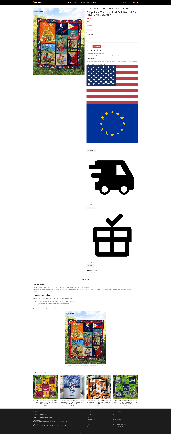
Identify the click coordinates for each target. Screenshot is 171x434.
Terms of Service (117, 419)
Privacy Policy (116, 417)
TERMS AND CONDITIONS (119, 424)
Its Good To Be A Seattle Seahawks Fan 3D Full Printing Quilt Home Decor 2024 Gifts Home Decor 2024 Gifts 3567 (126, 402)
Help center (89, 414)
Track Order (89, 421)
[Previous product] (134, 8)
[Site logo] (37, 2)
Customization (90, 36)
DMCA (88, 426)
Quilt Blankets (93, 8)
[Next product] (137, 8)
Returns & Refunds (91, 419)
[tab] (85, 279)
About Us (115, 414)
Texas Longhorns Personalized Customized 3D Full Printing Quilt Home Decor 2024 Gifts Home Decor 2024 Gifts (99, 402)
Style (88, 21)
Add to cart (97, 46)
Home (88, 8)
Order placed (91, 150)
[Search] (131, 2)
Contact (88, 424)
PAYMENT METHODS (118, 426)
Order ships (91, 208)
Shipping (88, 417)
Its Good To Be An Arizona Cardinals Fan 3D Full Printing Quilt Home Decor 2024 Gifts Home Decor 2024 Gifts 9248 (45, 402)
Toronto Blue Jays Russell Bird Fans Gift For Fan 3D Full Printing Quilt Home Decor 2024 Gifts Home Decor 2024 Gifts (72, 402)
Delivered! (90, 265)
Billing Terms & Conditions (119, 421)
